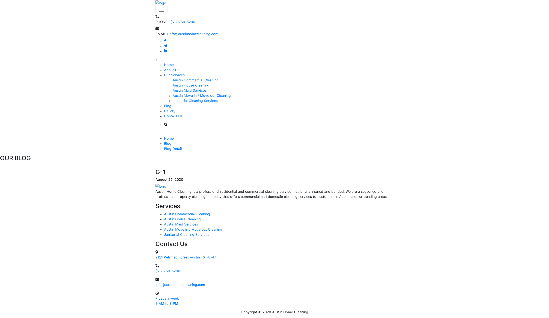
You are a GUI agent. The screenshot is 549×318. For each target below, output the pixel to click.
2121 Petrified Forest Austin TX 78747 (185, 257)
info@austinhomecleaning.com (193, 34)
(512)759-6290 (182, 22)
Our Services (174, 75)
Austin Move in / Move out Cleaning (202, 95)
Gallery (169, 111)
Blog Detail (173, 148)
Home (169, 65)
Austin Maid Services (190, 90)
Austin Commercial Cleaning (196, 80)
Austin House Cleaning (191, 85)
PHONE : (162, 22)
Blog (167, 106)
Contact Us (173, 116)
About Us (171, 70)
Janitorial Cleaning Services (195, 101)
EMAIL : (161, 34)
